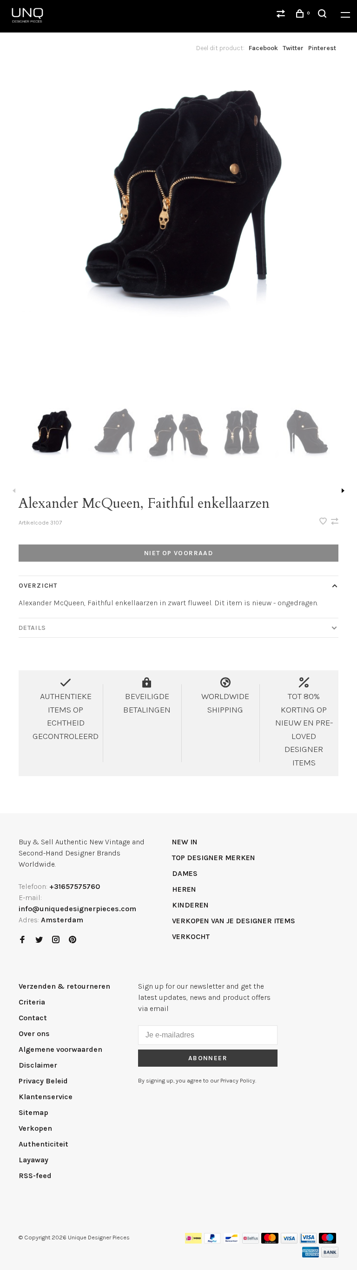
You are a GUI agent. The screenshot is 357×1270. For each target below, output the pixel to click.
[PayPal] (212, 1241)
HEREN (184, 889)
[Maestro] (327, 1241)
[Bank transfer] (329, 1255)
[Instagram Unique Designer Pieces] (56, 940)
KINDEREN (190, 905)
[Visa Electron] (308, 1241)
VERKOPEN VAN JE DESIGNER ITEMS (233, 920)
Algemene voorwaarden (60, 1049)
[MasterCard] (269, 1241)
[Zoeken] (323, 15)
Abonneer (207, 1058)
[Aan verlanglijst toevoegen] (324, 522)
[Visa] (289, 1241)
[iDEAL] (193, 1241)
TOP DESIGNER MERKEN (213, 857)
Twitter (293, 48)
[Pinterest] (72, 940)
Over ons (34, 1033)
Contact (33, 1017)
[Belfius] (250, 1241)
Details (32, 628)
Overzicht (38, 586)
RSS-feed (35, 1175)
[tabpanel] (178, 229)
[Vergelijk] (282, 15)
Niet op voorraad (178, 553)
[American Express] (310, 1255)
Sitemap (33, 1112)
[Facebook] (22, 940)
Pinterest (322, 48)
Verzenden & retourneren (64, 986)
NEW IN (185, 841)
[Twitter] (39, 940)
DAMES (185, 873)
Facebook (263, 48)
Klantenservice (46, 1096)
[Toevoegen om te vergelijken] (334, 522)
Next (343, 490)
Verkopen (35, 1128)
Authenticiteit (43, 1144)
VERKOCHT (191, 936)
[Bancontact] (231, 1241)
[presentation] (51, 438)
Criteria (32, 1002)
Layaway (33, 1159)
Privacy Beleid (43, 1080)
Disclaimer (38, 1065)
